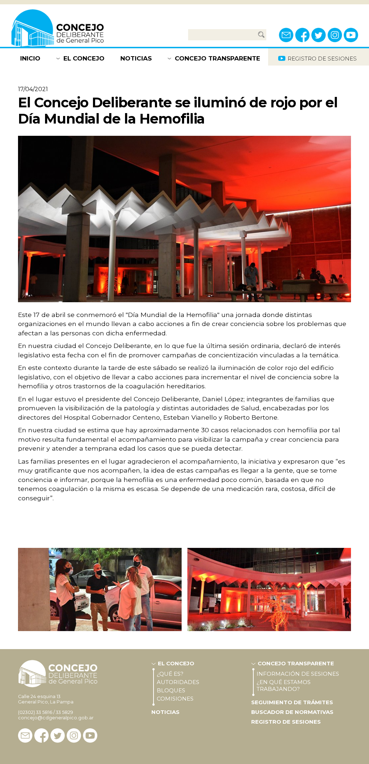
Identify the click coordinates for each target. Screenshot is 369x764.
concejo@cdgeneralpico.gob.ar (56, 717)
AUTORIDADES (178, 682)
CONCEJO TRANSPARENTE (217, 58)
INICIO (30, 58)
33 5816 (44, 712)
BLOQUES (171, 690)
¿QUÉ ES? (170, 673)
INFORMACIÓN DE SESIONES (298, 673)
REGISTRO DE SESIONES (286, 721)
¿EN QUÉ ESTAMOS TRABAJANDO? (284, 685)
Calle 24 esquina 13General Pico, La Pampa (46, 699)
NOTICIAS (136, 58)
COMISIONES (175, 698)
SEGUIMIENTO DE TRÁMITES (292, 702)
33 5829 (64, 712)
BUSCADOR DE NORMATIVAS (292, 712)
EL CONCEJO (84, 58)
